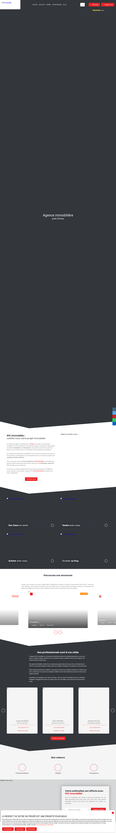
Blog (64, 4)
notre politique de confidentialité (44, 824)
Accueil (35, 4)
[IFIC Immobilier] (10, 4)
